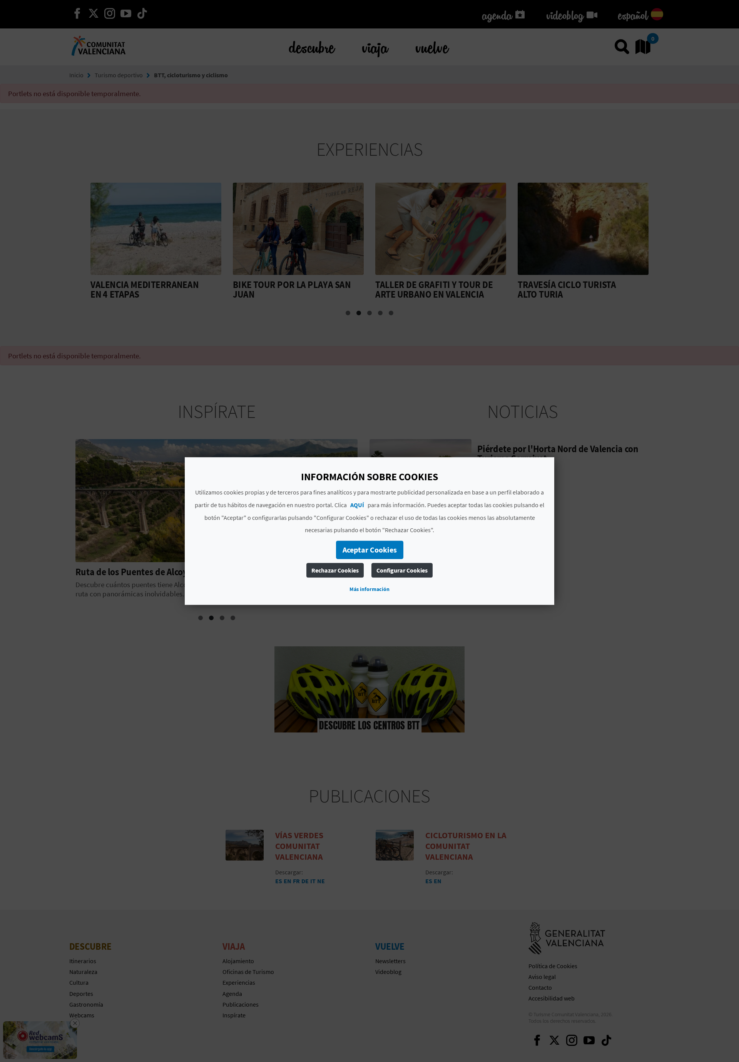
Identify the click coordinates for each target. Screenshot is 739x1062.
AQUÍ (357, 505)
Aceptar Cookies (370, 549)
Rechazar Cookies (335, 570)
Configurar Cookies (402, 570)
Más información (369, 589)
